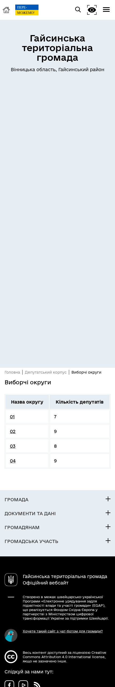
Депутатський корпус (46, 372)
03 (13, 446)
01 (12, 416)
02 (13, 431)
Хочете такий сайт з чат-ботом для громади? (63, 631)
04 (13, 460)
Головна (12, 372)
